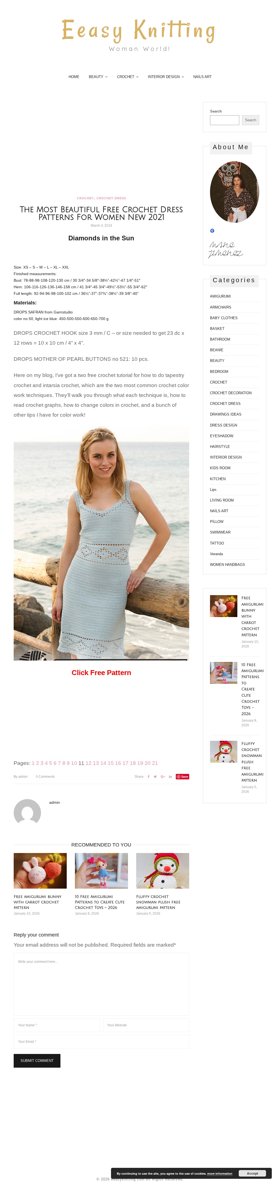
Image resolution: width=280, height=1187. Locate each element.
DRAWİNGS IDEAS (225, 414)
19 (140, 763)
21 (155, 763)
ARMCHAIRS (220, 307)
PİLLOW (216, 522)
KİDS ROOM (220, 468)
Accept (252, 1173)
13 (96, 763)
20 (148, 763)
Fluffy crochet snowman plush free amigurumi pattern (158, 902)
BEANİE (216, 350)
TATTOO (217, 543)
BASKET (217, 329)
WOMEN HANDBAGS (227, 565)
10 (74, 763)
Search (216, 111)
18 (133, 763)
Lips (213, 490)
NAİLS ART (202, 77)
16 (118, 763)
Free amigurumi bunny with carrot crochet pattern (37, 902)
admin (21, 777)
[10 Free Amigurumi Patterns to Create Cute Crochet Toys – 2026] (101, 871)
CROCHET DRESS (111, 198)
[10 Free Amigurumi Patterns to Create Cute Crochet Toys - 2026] (223, 673)
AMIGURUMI (220, 296)
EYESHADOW (221, 436)
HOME (74, 77)
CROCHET (125, 77)
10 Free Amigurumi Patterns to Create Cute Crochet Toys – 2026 (100, 902)
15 (111, 763)
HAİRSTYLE (220, 447)
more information (219, 1173)
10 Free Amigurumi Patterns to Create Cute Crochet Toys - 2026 (252, 689)
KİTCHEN (218, 479)
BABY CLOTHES (224, 318)
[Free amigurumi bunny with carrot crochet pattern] (40, 871)
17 (125, 763)
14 (103, 763)
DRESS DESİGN (223, 425)
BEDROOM (219, 372)
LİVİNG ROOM (222, 500)
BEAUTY (96, 77)
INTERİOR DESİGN (164, 77)
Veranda (216, 554)
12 (89, 763)
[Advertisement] (101, 142)
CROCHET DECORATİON (231, 393)
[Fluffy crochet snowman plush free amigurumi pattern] (162, 871)
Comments (45, 777)
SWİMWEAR (220, 532)
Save (184, 776)
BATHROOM (220, 339)
